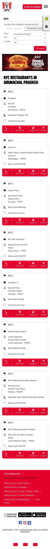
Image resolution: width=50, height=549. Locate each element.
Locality (7, 41)
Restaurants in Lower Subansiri (19, 495)
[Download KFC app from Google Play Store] (25, 516)
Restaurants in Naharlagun (17, 500)
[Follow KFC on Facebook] (20, 523)
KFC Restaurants (12, 474)
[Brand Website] (29, 523)
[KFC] (7, 7)
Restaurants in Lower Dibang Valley (21, 491)
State (6, 33)
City (5, 37)
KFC (10, 92)
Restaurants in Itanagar (15, 487)
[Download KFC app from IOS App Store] (39, 516)
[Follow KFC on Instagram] (25, 523)
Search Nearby (14, 28)
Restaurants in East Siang (16, 483)
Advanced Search (35, 28)
